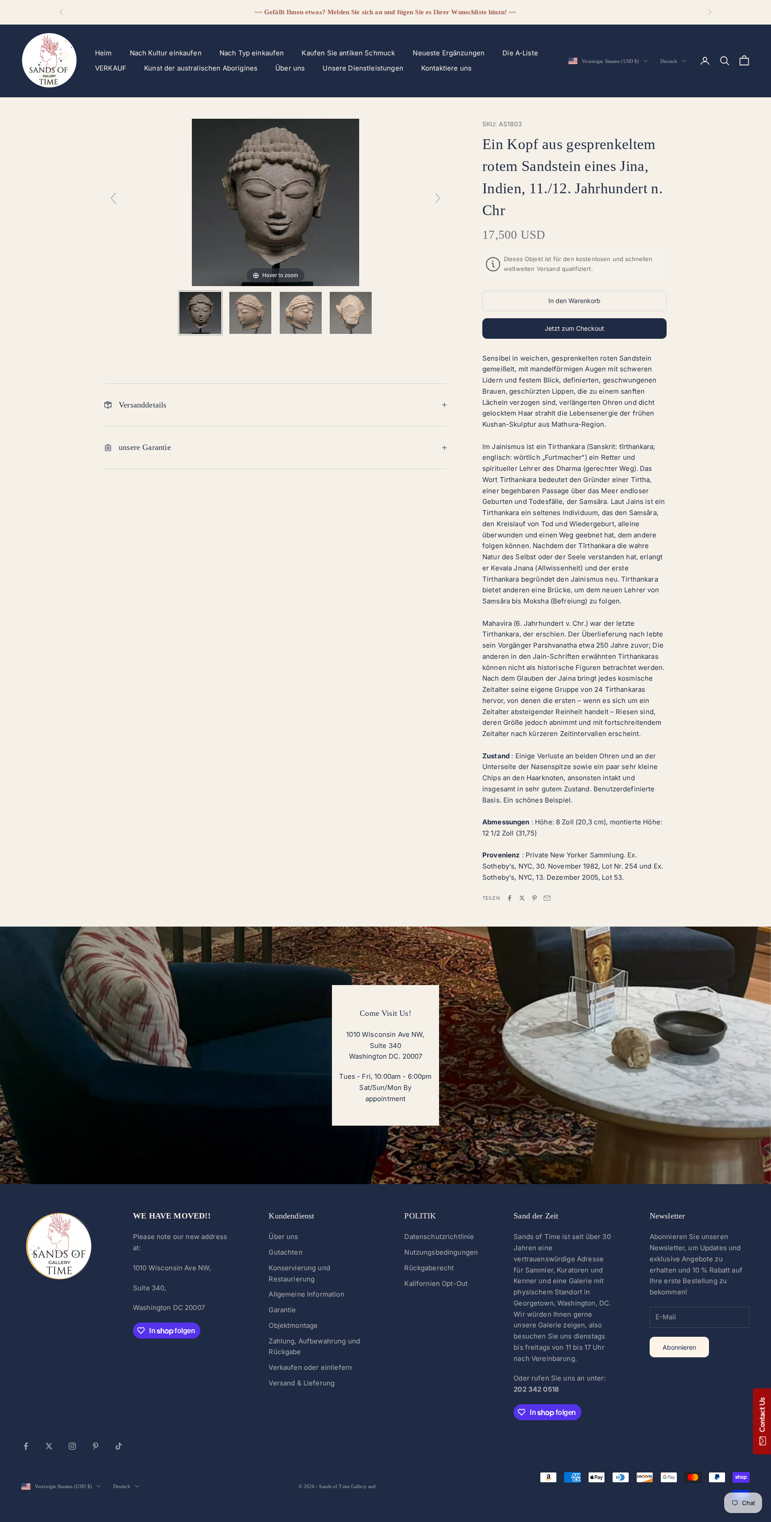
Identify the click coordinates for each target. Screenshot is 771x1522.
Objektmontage (293, 1325)
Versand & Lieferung (302, 1383)
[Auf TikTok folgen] (118, 1446)
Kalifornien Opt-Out (436, 1283)
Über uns (290, 68)
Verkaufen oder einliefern (310, 1367)
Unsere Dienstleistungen (363, 68)
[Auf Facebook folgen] (25, 1446)
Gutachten (285, 1252)
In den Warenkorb (574, 300)
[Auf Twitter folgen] (49, 1446)
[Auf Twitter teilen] (522, 898)
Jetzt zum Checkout (574, 328)
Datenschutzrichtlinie (439, 1236)
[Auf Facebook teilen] (509, 898)
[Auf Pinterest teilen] (534, 898)
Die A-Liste (520, 53)
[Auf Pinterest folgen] (95, 1446)
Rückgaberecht (429, 1268)
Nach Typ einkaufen (252, 53)
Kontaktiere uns (446, 68)
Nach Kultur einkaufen (166, 53)
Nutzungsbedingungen (441, 1252)
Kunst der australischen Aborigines (200, 68)
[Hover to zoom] (275, 202)
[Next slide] (438, 198)
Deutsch (668, 61)
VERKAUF (110, 68)
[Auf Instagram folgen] (72, 1446)
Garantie (282, 1310)
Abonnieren (679, 1347)
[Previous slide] (113, 198)
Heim (103, 53)
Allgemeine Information (306, 1294)
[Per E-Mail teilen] (547, 898)
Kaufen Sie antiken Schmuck (348, 53)
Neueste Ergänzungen (449, 53)
